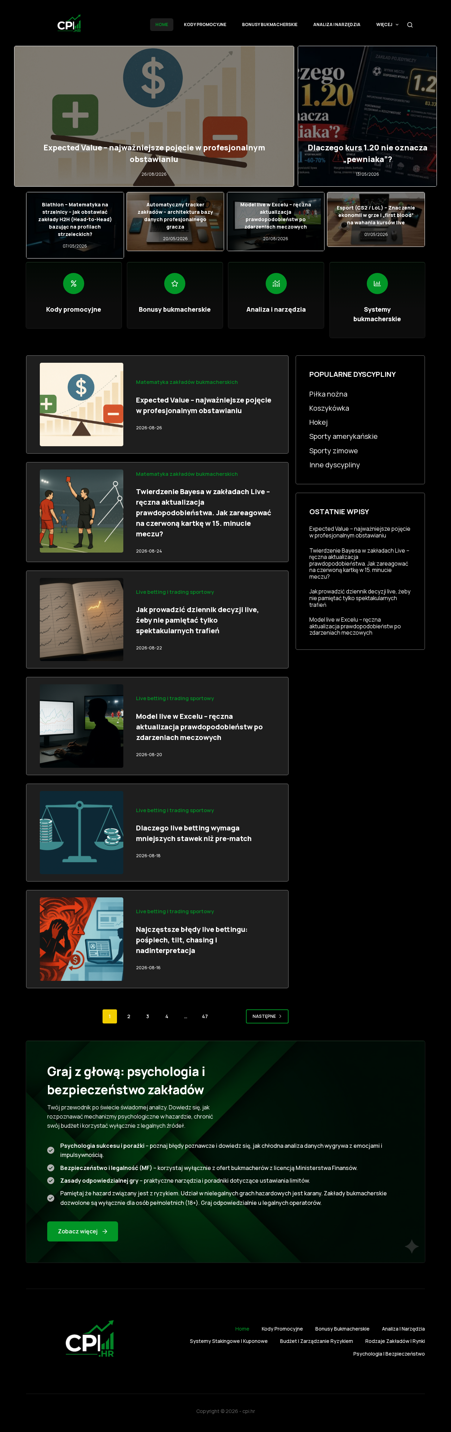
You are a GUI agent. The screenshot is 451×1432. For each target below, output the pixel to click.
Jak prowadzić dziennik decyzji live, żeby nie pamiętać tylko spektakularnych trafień (197, 620)
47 (205, 1016)
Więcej (384, 24)
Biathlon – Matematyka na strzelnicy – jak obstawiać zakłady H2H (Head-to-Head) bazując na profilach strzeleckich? (75, 219)
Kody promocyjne (205, 24)
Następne (264, 1016)
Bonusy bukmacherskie (269, 24)
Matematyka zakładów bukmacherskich (187, 381)
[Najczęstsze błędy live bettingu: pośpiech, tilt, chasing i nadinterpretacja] (81, 939)
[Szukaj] (410, 24)
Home (161, 24)
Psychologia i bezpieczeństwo (389, 1354)
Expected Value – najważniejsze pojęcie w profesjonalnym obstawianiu (359, 531)
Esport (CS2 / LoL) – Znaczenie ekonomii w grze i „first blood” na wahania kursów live (376, 215)
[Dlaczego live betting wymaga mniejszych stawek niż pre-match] (81, 832)
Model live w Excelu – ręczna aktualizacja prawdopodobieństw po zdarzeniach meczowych (199, 726)
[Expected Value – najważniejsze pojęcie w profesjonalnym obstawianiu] (81, 404)
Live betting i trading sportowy (175, 591)
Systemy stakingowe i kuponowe (229, 1341)
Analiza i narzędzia (336, 24)
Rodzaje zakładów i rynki (395, 1341)
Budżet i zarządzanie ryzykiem (316, 1341)
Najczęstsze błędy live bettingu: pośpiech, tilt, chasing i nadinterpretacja (192, 939)
